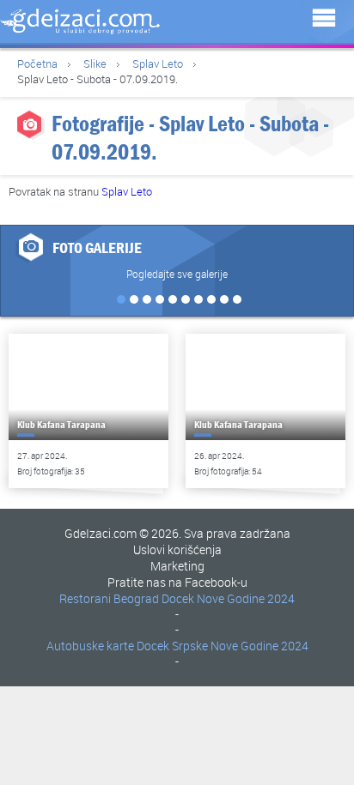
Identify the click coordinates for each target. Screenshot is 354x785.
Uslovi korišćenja (177, 549)
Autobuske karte (90, 645)
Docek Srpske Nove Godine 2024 (222, 645)
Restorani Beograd (109, 598)
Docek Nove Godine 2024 (228, 598)
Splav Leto (157, 63)
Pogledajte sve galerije (177, 274)
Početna (37, 63)
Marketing (177, 566)
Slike (95, 63)
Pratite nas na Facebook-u (177, 582)
